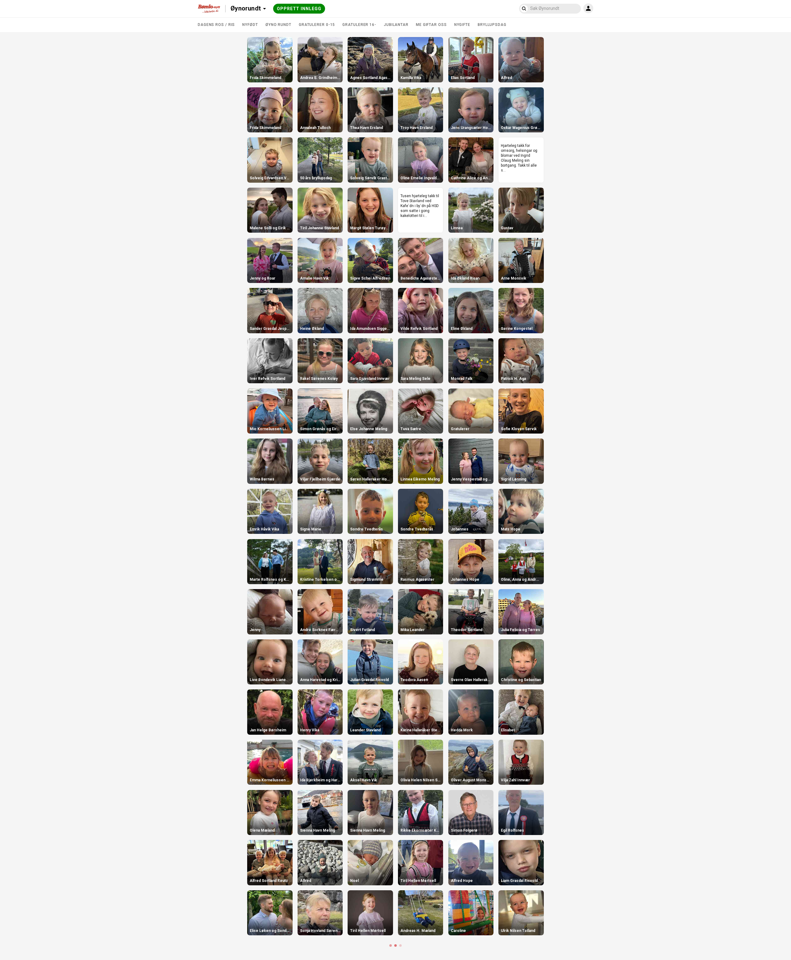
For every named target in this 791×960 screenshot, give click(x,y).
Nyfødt (250, 25)
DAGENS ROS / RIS (216, 25)
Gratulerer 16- (359, 25)
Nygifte (462, 25)
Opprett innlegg (299, 8)
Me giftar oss (431, 25)
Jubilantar (396, 25)
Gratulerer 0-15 (317, 25)
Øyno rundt (278, 25)
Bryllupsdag (492, 25)
